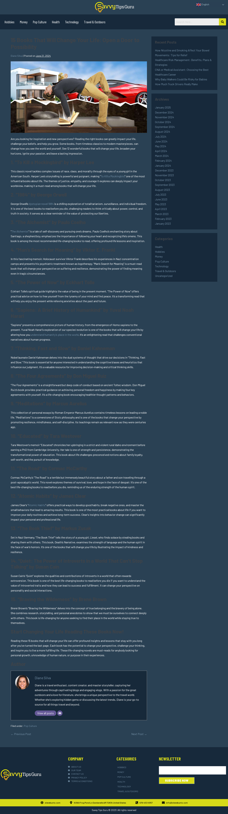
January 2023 (163, 223)
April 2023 (161, 209)
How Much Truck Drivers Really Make (176, 84)
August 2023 (162, 189)
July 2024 (160, 136)
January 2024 (163, 165)
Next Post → (139, 734)
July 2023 (160, 194)
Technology (72, 22)
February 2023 (163, 218)
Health (56, 22)
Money (23, 22)
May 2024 (160, 146)
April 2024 (161, 151)
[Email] (60, 713)
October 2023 (163, 180)
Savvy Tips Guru (100, 810)
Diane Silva (43, 678)
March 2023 (162, 214)
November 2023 (164, 175)
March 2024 (162, 155)
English (205, 4)
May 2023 (160, 204)
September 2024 (165, 126)
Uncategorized (163, 275)
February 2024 (163, 160)
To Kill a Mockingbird (113, 176)
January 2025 (163, 107)
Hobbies (9, 22)
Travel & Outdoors (94, 22)
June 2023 (161, 199)
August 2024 (162, 131)
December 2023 (164, 170)
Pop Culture (39, 22)
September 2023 (165, 184)
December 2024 (164, 112)
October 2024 (163, 122)
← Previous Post (21, 734)
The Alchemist (19, 231)
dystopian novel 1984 (41, 203)
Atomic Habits (36, 505)
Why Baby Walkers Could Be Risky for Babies (181, 79)
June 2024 (161, 141)
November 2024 (164, 117)
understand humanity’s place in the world (55, 334)
